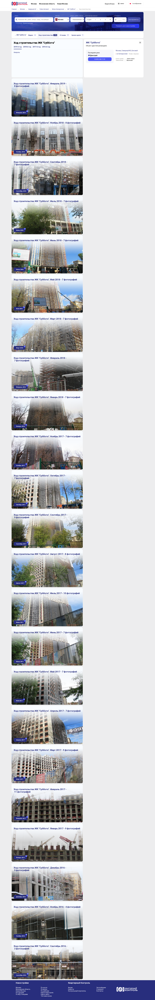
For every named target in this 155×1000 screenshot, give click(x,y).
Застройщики (101, 987)
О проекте (99, 989)
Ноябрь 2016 (21, 935)
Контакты (99, 991)
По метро (44, 989)
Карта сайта (45, 994)
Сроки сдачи (77, 35)
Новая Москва (21, 991)
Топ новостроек (46, 996)
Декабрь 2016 (22, 896)
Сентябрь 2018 (22, 190)
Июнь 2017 (20, 661)
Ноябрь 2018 (21, 151)
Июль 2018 (20, 229)
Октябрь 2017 (21, 504)
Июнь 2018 (20, 269)
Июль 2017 (20, 621)
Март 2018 (20, 347)
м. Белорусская (122, 54)
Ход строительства (48, 35)
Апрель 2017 (21, 739)
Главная (14, 9)
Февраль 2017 (22, 818)
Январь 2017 (21, 857)
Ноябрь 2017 (21, 465)
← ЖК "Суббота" (20, 35)
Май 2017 (20, 700)
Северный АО (32, 9)
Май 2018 (20, 308)
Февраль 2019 (22, 112)
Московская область (23, 989)
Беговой (135, 50)
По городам (20, 992)
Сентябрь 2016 (22, 974)
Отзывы (64, 35)
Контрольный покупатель (77, 991)
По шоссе (44, 987)
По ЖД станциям (22, 994)
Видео (31, 35)
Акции (70, 987)
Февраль (17, 52)
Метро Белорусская (58, 9)
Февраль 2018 (22, 386)
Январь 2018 (21, 425)
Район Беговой (44, 9)
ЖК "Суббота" (71, 9)
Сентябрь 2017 (22, 543)
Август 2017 (21, 582)
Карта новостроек (47, 992)
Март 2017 (20, 778)
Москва (22, 9)
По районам (45, 991)
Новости (71, 989)
